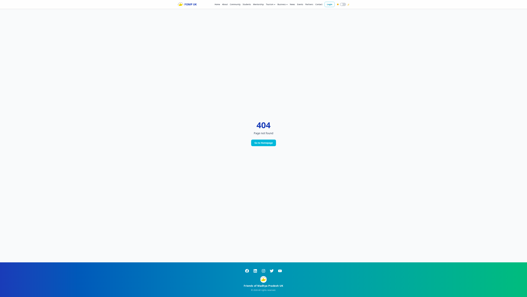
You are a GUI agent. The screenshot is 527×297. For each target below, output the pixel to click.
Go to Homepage (263, 142)
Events (300, 4)
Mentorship (258, 4)
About (225, 4)
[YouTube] (280, 271)
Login (329, 4)
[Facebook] (247, 271)
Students (247, 4)
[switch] (343, 4)
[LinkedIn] (255, 271)
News (292, 4)
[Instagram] (263, 271)
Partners (309, 4)
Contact (318, 4)
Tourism (269, 4)
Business (281, 4)
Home (217, 4)
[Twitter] (272, 271)
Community (235, 4)
